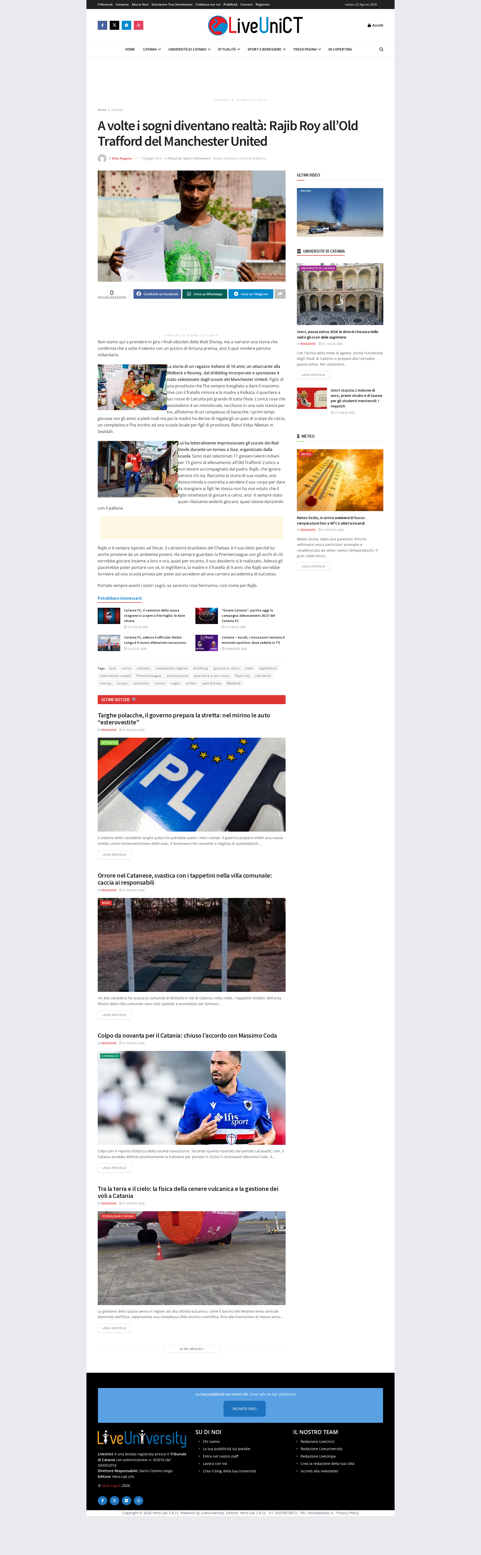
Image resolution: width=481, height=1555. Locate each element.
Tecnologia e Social (118, 1216)
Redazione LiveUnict (317, 1441)
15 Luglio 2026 (137, 627)
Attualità (227, 49)
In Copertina (340, 49)
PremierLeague (149, 676)
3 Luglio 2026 (137, 649)
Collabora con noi (208, 4)
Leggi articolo (116, 854)
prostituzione (178, 676)
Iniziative (122, 4)
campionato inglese (172, 668)
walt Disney (211, 683)
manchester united (115, 676)
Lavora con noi (215, 1463)
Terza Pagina (305, 49)
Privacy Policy (347, 1512)
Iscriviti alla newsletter (319, 1471)
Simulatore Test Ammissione (172, 4)
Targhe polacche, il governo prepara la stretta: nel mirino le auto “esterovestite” (184, 718)
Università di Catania (187, 49)
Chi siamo (211, 1441)
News (106, 903)
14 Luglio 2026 (235, 627)
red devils (263, 676)
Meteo (306, 454)
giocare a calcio (226, 668)
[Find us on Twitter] (114, 25)
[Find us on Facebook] (102, 25)
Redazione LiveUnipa (318, 1456)
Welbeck (234, 683)
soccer (160, 683)
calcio (126, 668)
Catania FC (110, 1056)
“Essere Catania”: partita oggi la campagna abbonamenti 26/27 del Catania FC (248, 615)
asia (112, 668)
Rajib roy (242, 676)
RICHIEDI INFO (245, 1408)
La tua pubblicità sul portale (226, 1448)
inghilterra (267, 668)
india (249, 668)
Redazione (108, 730)
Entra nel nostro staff (220, 1456)
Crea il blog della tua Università (229, 1471)
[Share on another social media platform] (280, 294)
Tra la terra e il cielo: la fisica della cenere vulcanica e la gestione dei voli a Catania (188, 1192)
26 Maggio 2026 (235, 649)
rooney (105, 683)
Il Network (105, 4)
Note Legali (111, 1485)
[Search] (381, 49)
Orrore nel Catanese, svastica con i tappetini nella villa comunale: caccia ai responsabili (185, 879)
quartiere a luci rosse (211, 676)
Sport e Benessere (264, 49)
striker (191, 683)
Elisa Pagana (122, 158)
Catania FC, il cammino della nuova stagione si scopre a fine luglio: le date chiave (154, 615)
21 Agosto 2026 (133, 730)
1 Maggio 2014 (151, 158)
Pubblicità (230, 4)
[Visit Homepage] (255, 25)
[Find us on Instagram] (138, 25)
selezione (141, 683)
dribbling (200, 668)
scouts (122, 683)
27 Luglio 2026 (344, 412)
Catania (150, 49)
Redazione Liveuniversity (321, 1448)
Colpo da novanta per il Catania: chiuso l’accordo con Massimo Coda (187, 1035)
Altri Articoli (191, 1349)
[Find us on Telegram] (126, 25)
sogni (175, 683)
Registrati (263, 4)
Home (130, 49)
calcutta (143, 668)
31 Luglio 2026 (331, 344)
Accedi (377, 25)
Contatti (247, 4)
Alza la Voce (140, 4)
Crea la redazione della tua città (327, 1463)
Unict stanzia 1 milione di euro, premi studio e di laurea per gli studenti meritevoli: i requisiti (356, 398)
